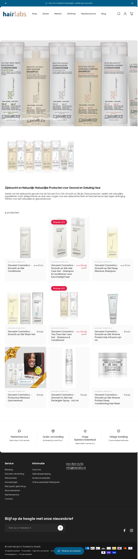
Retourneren (11, 476)
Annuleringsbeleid (25, 552)
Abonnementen (12, 488)
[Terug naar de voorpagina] (6, 113)
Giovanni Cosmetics (16, 261)
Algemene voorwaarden (40, 549)
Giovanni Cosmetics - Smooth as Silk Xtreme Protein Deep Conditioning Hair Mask (106, 397)
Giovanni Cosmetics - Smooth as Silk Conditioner (19, 267)
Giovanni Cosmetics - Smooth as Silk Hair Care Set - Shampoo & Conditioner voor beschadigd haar (62, 270)
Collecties (15, 113)
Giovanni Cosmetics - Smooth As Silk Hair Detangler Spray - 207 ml (64, 395)
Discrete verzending (14, 472)
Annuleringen (11, 480)
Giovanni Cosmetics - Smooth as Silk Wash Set (19, 333)
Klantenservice (19, 434)
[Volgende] (132, 3)
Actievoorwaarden (41, 476)
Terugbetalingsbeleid (12, 549)
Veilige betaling (117, 434)
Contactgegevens (11, 552)
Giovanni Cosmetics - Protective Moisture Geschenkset (19, 395)
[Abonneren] (60, 526)
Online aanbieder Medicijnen (46, 480)
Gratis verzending (52, 434)
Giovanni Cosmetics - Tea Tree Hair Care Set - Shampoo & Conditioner (62, 334)
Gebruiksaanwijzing (41, 472)
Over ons (36, 467)
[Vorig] (6, 3)
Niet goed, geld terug (15, 484)
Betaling (9, 467)
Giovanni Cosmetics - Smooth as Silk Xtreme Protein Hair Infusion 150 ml (106, 334)
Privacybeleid (26, 549)
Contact (9, 497)
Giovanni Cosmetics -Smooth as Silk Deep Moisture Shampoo (105, 267)
